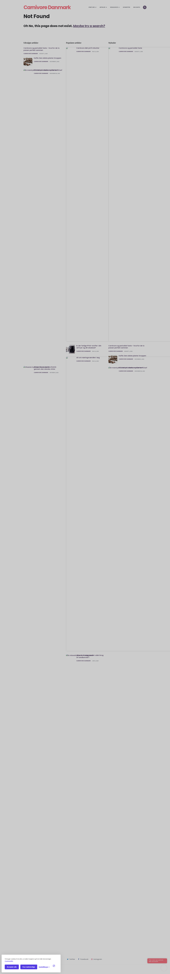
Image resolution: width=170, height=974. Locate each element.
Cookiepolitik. (9, 961)
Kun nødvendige (29, 967)
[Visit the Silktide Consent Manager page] (55, 967)
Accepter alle (12, 967)
